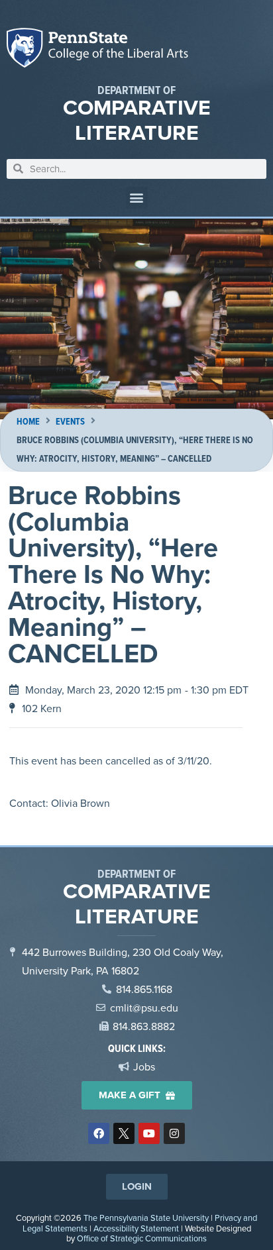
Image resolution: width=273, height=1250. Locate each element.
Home (28, 422)
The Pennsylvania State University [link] (146, 1218)
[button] (137, 198)
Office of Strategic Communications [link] (142, 1238)
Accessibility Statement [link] (136, 1228)
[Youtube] (149, 1133)
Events (70, 422)
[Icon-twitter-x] (124, 1133)
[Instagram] (174, 1133)
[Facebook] (98, 1133)
